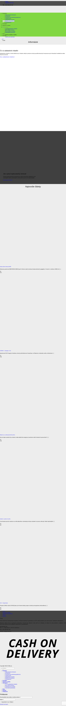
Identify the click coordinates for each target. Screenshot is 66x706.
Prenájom (5, 23)
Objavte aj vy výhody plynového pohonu (7, 434)
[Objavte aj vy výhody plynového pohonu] (19, 432)
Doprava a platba (6, 25)
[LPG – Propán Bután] (19, 600)
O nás (4, 611)
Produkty (5, 13)
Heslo (1, 699)
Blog (4, 33)
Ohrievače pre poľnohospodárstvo (13, 17)
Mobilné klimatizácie (9, 21)
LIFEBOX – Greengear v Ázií (5, 350)
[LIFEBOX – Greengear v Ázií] (19, 348)
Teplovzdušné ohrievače (10, 14)
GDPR (4, 614)
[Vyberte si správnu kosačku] (19, 516)
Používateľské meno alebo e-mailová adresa (10, 697)
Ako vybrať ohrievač (9, 685)
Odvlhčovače (8, 18)
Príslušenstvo (8, 22)
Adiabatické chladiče (10, 19)
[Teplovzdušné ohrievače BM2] (19, 264)
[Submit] (3, 22)
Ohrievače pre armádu (10, 31)
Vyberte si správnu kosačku (5, 518)
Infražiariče (7, 16)
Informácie (5, 27)
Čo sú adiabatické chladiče (11, 28)
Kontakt (4, 35)
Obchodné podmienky (10, 32)
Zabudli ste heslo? (4, 704)
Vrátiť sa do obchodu (10, 36)
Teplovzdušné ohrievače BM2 (5, 266)
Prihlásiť (11, 702)
